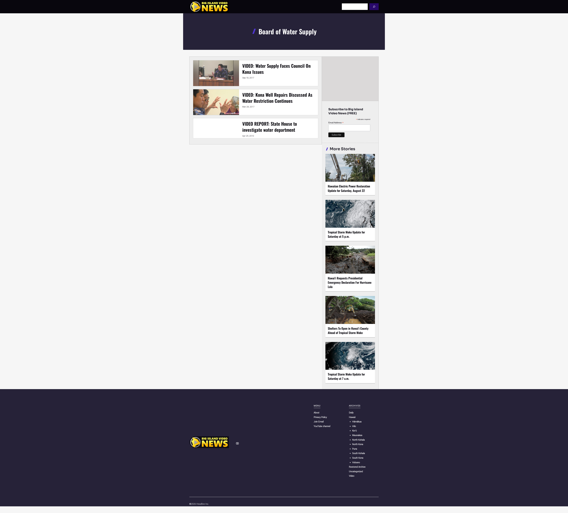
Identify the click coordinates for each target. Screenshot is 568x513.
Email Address (335, 122)
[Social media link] (237, 443)
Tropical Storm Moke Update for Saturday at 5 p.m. (346, 234)
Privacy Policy (320, 417)
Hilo (354, 426)
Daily (351, 412)
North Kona (357, 444)
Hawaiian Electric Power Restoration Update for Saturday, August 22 (349, 188)
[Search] (374, 6)
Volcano (356, 462)
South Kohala (358, 453)
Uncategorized (356, 471)
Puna (354, 449)
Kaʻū (354, 430)
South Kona (357, 458)
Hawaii (352, 417)
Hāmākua (357, 421)
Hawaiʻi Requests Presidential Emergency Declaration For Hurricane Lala (349, 282)
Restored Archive (357, 467)
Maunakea (357, 435)
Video (351, 476)
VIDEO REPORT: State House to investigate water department (269, 126)
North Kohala (358, 439)
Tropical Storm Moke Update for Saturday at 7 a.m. (346, 376)
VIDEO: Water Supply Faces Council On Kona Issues (276, 68)
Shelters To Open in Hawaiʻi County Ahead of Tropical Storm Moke (348, 330)
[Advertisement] (350, 78)
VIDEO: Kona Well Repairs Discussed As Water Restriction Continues (277, 97)
